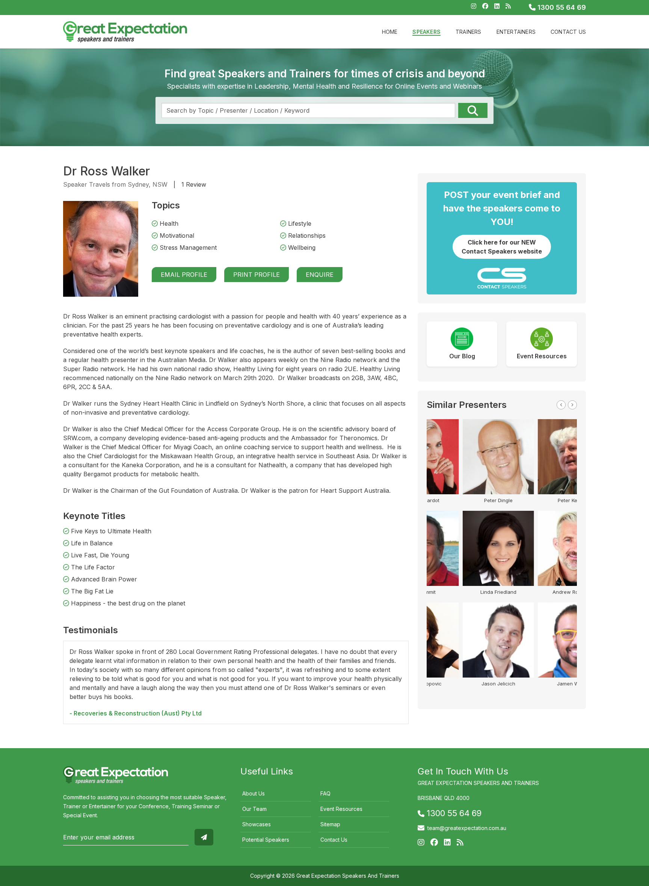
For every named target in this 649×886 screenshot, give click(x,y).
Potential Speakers (265, 839)
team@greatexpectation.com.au (466, 828)
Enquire (320, 274)
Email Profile (184, 274)
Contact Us (568, 32)
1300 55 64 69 (561, 7)
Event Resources (341, 809)
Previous (561, 404)
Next (572, 404)
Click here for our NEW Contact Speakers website (502, 246)
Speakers (426, 32)
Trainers (468, 32)
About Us (253, 793)
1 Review (193, 184)
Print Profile (256, 274)
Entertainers (516, 32)
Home (390, 32)
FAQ (325, 793)
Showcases (256, 824)
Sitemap (330, 824)
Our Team (254, 809)
